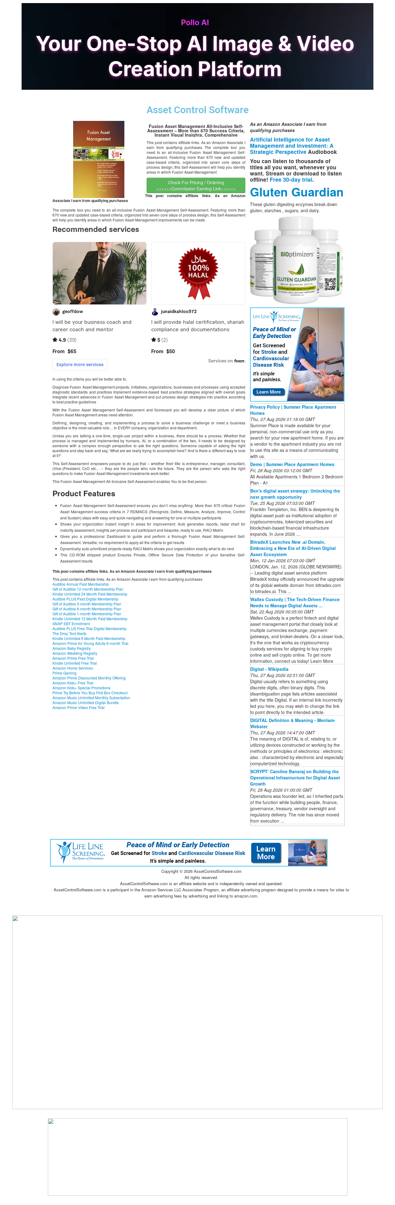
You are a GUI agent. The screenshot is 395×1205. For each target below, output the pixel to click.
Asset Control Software (198, 110)
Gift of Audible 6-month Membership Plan (86, 608)
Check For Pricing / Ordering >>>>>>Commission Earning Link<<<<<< (196, 185)
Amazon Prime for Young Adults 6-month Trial (90, 643)
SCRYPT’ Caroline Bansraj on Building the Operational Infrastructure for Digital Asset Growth (295, 777)
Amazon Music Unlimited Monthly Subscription (91, 697)
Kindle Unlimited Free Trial (74, 663)
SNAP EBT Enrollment (71, 623)
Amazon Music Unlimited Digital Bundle (85, 702)
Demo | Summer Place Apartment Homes (292, 464)
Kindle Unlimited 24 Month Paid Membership (89, 593)
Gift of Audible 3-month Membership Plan (86, 603)
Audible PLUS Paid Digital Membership (85, 598)
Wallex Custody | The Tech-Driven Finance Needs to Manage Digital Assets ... (295, 602)
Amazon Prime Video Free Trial (78, 707)
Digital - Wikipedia (269, 669)
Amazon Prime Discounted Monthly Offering (89, 677)
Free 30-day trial (291, 179)
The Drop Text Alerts (69, 633)
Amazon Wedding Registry (74, 653)
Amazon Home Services (72, 668)
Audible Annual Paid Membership (80, 584)
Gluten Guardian (297, 191)
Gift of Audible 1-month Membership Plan (86, 613)
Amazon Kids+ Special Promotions (81, 687)
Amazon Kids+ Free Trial (73, 682)
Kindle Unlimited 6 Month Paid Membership (88, 638)
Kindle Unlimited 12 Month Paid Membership (89, 618)
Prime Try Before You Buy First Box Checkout (89, 692)
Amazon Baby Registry (71, 648)
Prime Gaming (64, 672)
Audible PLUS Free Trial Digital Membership (89, 628)
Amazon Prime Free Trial (73, 658)
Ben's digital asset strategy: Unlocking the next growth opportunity (295, 494)
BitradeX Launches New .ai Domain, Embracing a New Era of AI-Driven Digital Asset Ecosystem (293, 548)
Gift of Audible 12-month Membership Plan (87, 589)
